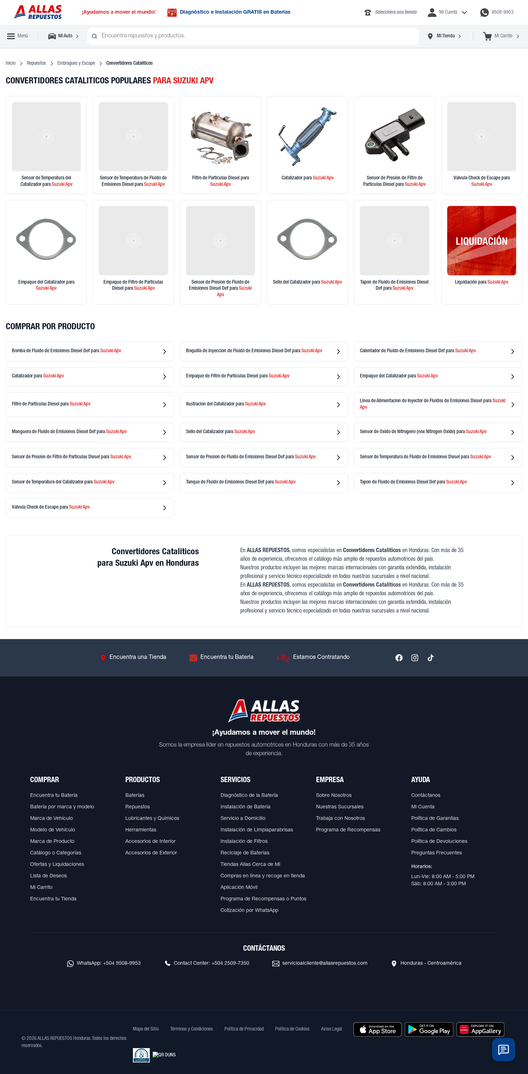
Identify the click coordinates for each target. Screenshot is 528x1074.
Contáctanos (425, 795)
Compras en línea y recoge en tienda (263, 876)
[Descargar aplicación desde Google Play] (429, 1029)
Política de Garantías (435, 818)
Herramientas (140, 830)
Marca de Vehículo (51, 818)
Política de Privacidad (244, 1029)
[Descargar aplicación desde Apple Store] (377, 1029)
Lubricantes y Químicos (152, 818)
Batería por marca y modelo (62, 807)
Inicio (10, 63)
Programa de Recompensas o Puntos (263, 899)
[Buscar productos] (94, 36)
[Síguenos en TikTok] (430, 657)
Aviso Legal (331, 1029)
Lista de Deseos (48, 876)
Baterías (134, 795)
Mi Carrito (41, 887)
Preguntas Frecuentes (436, 853)
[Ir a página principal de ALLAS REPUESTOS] (37, 12)
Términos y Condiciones (191, 1029)
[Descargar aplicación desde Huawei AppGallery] (480, 1029)
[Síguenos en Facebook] (399, 657)
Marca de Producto (52, 841)
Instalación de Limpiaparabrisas (257, 830)
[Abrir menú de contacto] (503, 1049)
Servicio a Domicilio (243, 818)
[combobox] (253, 36)
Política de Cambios (434, 830)
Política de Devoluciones (439, 841)
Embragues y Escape (76, 63)
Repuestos (36, 63)
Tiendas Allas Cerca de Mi (250, 864)
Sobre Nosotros (334, 795)
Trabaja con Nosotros (340, 818)
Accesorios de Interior (150, 841)
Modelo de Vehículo (52, 830)
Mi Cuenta (423, 807)
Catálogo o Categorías (55, 853)
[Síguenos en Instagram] (414, 657)
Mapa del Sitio (146, 1029)
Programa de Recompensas (348, 830)
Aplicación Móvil (239, 887)
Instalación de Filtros (244, 841)
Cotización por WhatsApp (249, 910)
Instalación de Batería (245, 807)
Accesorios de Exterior (151, 853)
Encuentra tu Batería (54, 795)
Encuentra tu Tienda (53, 899)
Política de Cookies (292, 1029)
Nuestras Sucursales (339, 807)
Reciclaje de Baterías (245, 853)
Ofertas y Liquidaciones (57, 864)
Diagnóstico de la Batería (249, 795)
